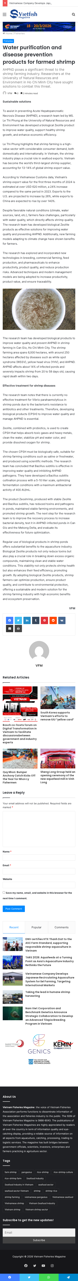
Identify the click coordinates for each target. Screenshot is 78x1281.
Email (7, 865)
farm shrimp (11, 1172)
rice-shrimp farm (13, 1178)
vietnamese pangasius (36, 1197)
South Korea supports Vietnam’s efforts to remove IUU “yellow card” (57, 716)
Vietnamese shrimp (14, 1203)
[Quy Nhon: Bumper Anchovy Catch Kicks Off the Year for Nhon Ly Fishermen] (20, 758)
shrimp (37, 1190)
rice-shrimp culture (63, 1172)
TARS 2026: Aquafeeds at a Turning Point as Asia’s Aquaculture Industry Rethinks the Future (49, 961)
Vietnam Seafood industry (42, 1203)
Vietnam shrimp (12, 1209)
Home (8, 33)
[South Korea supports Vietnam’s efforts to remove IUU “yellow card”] (57, 697)
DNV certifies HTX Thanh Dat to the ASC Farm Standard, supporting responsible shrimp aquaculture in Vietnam (48, 944)
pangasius (27, 1172)
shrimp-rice (51, 1190)
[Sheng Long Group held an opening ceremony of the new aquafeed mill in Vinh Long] (57, 758)
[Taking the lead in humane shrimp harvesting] (13, 997)
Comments (62, 927)
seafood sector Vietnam (17, 1190)
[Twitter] (18, 620)
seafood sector (45, 1184)
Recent (14, 927)
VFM (9, 93)
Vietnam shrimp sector (36, 1209)
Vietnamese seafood (62, 1197)
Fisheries (19, 33)
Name (7, 851)
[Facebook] (9, 620)
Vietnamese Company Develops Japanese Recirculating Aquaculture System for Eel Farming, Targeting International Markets (49, 979)
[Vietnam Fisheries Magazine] (23, 14)
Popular (37, 927)
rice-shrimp (43, 1172)
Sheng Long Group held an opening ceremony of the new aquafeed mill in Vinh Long (57, 777)
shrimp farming (12, 1197)
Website (7, 879)
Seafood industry (35, 1178)
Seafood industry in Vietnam (19, 1184)
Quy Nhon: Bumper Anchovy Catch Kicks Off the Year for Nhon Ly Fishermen (19, 777)
